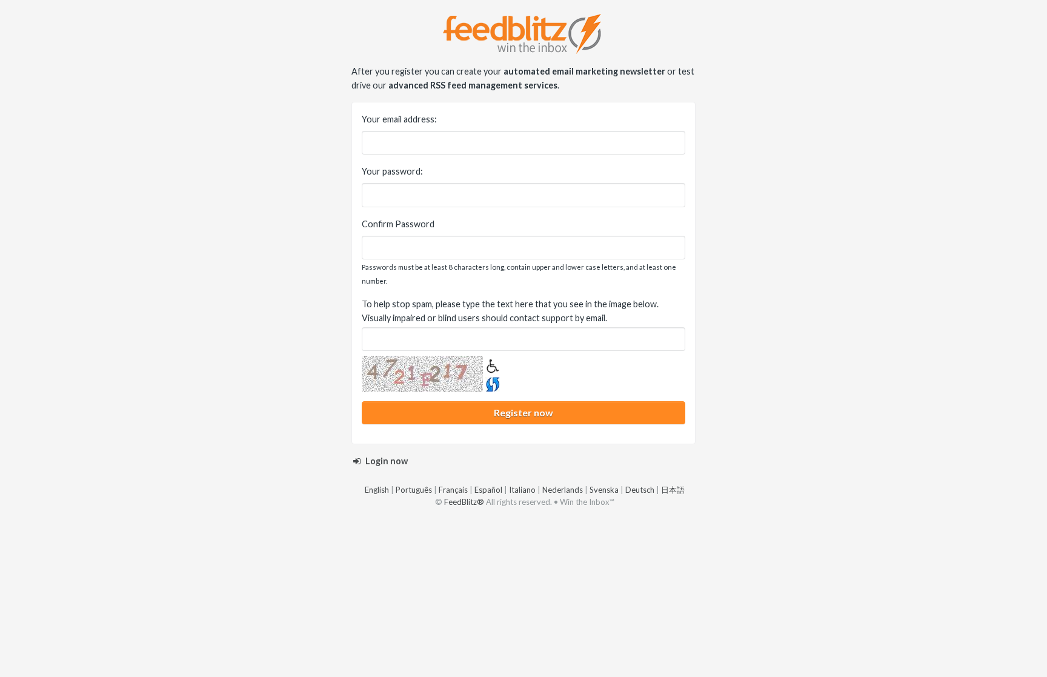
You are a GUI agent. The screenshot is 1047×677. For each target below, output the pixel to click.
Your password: (392, 171)
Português (414, 490)
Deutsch (639, 490)
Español (488, 490)
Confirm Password (398, 224)
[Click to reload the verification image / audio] (491, 382)
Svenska (604, 490)
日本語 (673, 490)
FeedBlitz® (464, 502)
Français (453, 490)
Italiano (522, 490)
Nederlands (562, 490)
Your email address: (399, 119)
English (377, 490)
